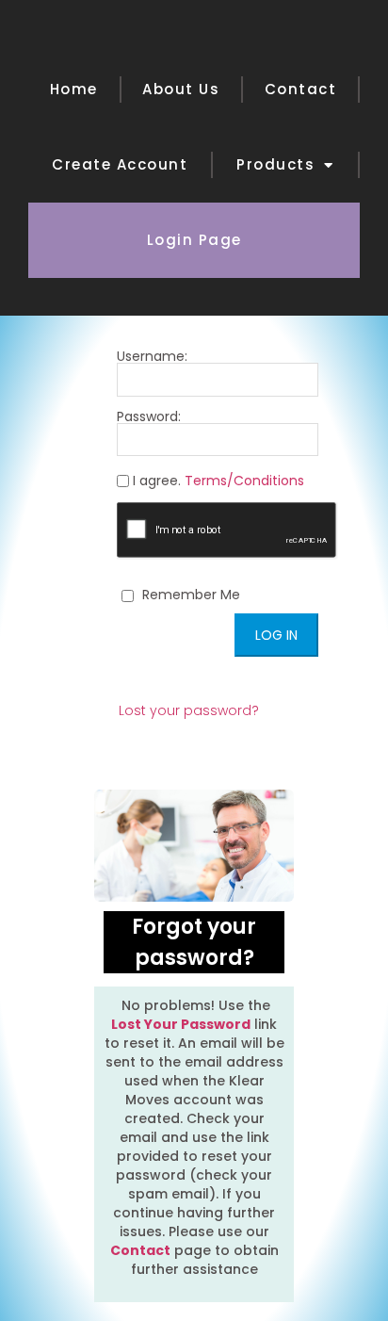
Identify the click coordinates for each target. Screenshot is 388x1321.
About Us (180, 89)
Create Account (119, 164)
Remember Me (189, 594)
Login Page (194, 240)
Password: (149, 418)
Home (74, 89)
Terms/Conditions (244, 480)
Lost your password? (189, 710)
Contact (301, 89)
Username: (152, 358)
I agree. (216, 481)
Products (275, 164)
